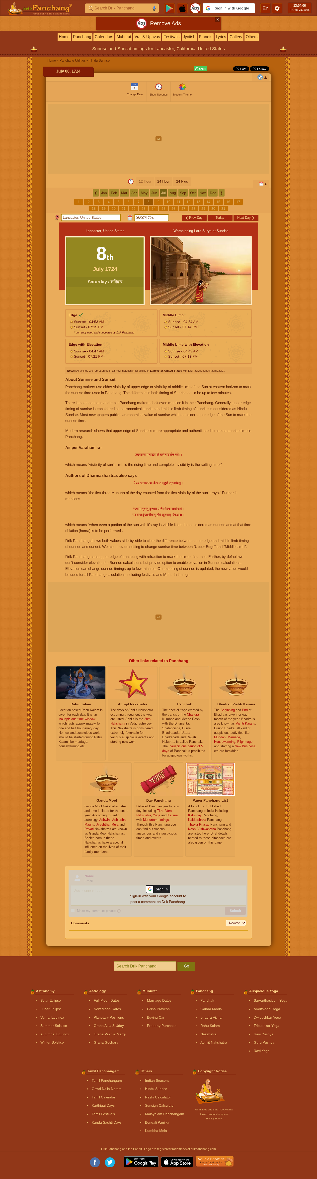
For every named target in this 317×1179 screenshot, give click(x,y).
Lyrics (221, 37)
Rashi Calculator (158, 1097)
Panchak (207, 1000)
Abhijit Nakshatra (213, 1042)
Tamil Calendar (103, 1097)
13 (198, 202)
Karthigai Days (103, 1105)
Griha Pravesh (158, 1009)
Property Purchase (161, 1026)
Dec (213, 193)
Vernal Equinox (52, 1017)
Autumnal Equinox (54, 1034)
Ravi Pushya (263, 1034)
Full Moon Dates (107, 1000)
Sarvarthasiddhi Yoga (270, 1000)
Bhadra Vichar (211, 1017)
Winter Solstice (52, 1042)
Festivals (171, 37)
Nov (203, 193)
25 (163, 209)
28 (193, 209)
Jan (104, 193)
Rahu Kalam (210, 1026)
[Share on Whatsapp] (200, 68)
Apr (134, 193)
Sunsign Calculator (160, 1105)
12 (188, 202)
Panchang (82, 37)
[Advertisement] (158, 139)
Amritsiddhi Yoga (267, 1009)
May (144, 193)
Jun (154, 193)
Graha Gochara (106, 1042)
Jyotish (189, 37)
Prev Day (194, 217)
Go (186, 966)
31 (223, 209)
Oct (193, 193)
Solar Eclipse (50, 1000)
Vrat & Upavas (147, 37)
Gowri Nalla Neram (107, 1089)
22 (134, 209)
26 (173, 209)
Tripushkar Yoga (266, 1026)
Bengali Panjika (157, 1122)
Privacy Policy (214, 1118)
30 (213, 209)
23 (144, 209)
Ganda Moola (211, 1009)
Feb (114, 193)
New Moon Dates (107, 1009)
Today (220, 217)
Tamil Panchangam (107, 1080)
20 (114, 209)
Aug (173, 193)
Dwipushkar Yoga (267, 1017)
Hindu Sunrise (156, 1089)
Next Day (245, 217)
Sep (183, 193)
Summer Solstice (53, 1026)
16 (228, 202)
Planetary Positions (109, 1017)
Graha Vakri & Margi (110, 1034)
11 (178, 202)
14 (208, 202)
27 (183, 209)
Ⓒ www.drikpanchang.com (214, 1114)
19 (104, 209)
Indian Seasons (157, 1080)
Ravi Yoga (262, 1051)
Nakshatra (208, 1034)
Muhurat (124, 37)
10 (168, 202)
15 (218, 202)
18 (94, 209)
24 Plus (182, 181)
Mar (124, 193)
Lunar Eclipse (51, 1009)
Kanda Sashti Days (107, 1122)
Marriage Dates (159, 1000)
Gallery (236, 37)
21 (124, 209)
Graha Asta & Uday (109, 1026)
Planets (205, 37)
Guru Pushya (264, 1042)
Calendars (104, 37)
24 (154, 209)
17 (238, 202)
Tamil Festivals (103, 1114)
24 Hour (163, 181)
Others (251, 37)
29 (203, 209)
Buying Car (155, 1017)
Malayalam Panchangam (164, 1114)
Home (64, 37)
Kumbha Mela (156, 1131)
